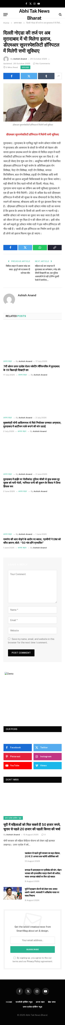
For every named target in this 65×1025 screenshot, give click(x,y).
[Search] (60, 14)
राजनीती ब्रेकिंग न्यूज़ (24, 1002)
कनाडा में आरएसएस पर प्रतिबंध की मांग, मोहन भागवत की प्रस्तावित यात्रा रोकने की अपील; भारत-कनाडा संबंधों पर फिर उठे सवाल (43, 873)
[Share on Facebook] (11, 76)
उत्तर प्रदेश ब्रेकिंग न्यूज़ (13, 818)
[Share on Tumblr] (46, 76)
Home (9, 1002)
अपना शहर (25, 67)
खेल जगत (52, 1002)
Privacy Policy (33, 961)
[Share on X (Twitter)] (29, 76)
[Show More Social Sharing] (58, 76)
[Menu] (5, 14)
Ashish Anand (20, 59)
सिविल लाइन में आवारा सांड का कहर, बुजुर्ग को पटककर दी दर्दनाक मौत (18, 269)
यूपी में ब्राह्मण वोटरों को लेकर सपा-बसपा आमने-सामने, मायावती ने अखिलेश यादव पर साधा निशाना (42, 892)
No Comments (43, 63)
